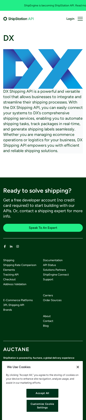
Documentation (53, 260)
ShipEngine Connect (56, 274)
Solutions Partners (54, 270)
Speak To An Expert (43, 228)
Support (48, 279)
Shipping (8, 260)
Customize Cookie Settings (42, 405)
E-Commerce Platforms (18, 300)
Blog (46, 325)
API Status (49, 265)
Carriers (48, 295)
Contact (48, 321)
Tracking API (11, 274)
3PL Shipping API (13, 305)
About (47, 316)
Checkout (9, 279)
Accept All (42, 393)
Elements (9, 270)
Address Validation (14, 284)
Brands (7, 310)
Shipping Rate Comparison (19, 265)
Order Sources (52, 300)
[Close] (77, 367)
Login (70, 19)
